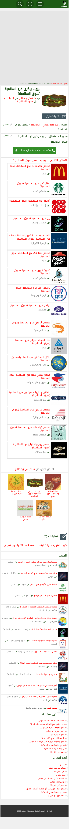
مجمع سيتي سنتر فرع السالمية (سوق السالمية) (29, 376)
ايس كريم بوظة (38, 295)
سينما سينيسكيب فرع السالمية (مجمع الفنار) (38, 663)
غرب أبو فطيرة (40, 565)
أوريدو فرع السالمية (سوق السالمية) (29, 200)
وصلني (66, 83)
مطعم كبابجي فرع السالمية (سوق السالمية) (31, 410)
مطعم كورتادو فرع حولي (55, 796)
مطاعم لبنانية (39, 417)
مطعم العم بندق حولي (44, 518)
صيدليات (42, 310)
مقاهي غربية (39, 191)
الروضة (54, 644)
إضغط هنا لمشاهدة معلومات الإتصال (33, 150)
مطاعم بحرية (40, 330)
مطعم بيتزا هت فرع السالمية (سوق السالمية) (30, 254)
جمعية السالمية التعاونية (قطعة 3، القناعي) (38, 607)
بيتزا (44, 261)
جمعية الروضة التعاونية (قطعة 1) (43, 640)
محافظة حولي (50, 124)
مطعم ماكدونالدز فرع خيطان (45, 595)
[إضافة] (30, 4)
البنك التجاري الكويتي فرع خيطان (43, 584)
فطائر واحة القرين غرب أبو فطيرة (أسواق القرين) (46, 789)
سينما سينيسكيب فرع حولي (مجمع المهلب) (39, 573)
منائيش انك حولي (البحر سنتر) (53, 738)
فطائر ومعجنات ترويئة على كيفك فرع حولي (47, 741)
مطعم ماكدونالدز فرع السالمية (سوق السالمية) (29, 167)
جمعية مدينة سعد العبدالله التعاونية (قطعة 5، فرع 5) (34, 618)
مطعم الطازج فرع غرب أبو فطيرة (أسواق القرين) (37, 562)
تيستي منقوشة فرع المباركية (53, 745)
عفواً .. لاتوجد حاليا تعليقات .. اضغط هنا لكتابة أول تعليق (36, 545)
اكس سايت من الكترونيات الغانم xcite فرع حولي (37, 685)
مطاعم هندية (39, 435)
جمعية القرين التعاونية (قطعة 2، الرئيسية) (39, 696)
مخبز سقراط (61, 775)
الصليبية (6, 629)
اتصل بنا (49, 811)
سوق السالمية (25, 101)
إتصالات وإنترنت (38, 205)
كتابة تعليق (52, 116)
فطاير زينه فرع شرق (57, 768)
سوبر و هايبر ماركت (36, 382)
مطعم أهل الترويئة (58, 752)
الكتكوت (62, 764)
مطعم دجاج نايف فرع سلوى (45, 652)
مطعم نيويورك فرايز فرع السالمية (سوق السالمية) (31, 445)
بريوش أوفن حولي (58, 782)
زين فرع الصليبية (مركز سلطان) (44, 629)
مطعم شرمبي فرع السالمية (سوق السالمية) (31, 323)
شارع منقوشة (60, 771)
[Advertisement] (34, 46)
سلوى (10, 652)
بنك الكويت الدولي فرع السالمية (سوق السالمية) (32, 341)
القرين (44, 700)
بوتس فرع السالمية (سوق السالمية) (30, 305)
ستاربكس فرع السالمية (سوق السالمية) (33, 184)
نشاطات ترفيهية (38, 365)
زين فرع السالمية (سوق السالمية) (31, 218)
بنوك (43, 348)
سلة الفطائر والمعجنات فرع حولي (53, 493)
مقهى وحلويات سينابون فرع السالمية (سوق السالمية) (29, 393)
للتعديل (6, 124)
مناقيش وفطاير (56, 83)
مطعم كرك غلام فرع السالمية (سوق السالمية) (30, 428)
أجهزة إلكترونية (38, 243)
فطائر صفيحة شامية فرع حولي (16, 492)
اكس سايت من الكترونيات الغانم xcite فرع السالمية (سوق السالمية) (29, 236)
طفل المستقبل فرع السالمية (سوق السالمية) (30, 358)
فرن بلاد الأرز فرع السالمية (55, 748)
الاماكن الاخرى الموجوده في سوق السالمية (40, 160)
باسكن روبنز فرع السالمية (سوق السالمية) (32, 289)
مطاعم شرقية (24, 652)
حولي (50, 576)
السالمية (9, 98)
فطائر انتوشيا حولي (25, 518)
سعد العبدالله (36, 621)
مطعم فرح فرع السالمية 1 (46, 674)
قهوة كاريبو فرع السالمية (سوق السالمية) (32, 271)
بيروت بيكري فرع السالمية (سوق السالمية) (34, 493)
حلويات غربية (40, 400)
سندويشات (40, 452)
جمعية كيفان (52, 708)
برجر (44, 174)
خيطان (13, 584)
